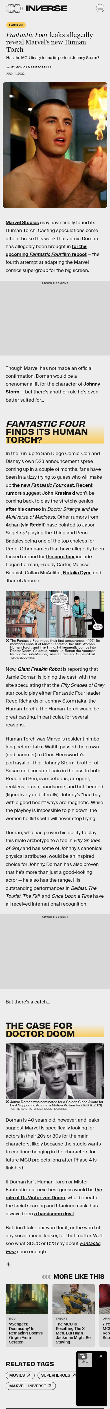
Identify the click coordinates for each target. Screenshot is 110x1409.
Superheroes (55, 1375)
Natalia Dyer (77, 573)
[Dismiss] (100, 1356)
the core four (60, 557)
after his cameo (23, 509)
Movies (17, 1375)
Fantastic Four (45, 254)
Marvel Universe (27, 1385)
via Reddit (33, 525)
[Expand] (82, 1356)
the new (21, 485)
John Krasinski (58, 493)
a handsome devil (54, 1214)
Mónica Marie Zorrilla (34, 67)
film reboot (74, 254)
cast (69, 485)
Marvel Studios (22, 223)
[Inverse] (46, 8)
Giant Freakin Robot (39, 669)
